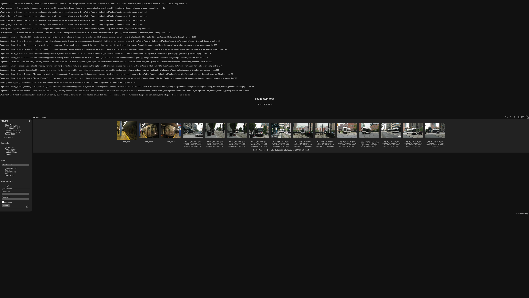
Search (7, 170)
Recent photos (10, 149)
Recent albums (10, 151)
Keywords (9, 168)
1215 (290, 150)
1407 (297, 150)
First (255, 150)
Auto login (8, 202)
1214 (286, 150)
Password (6, 197)
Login (7, 186)
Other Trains (9, 125)
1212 (277, 150)
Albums (4, 121)
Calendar (8, 154)
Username (6, 192)
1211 (272, 150)
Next (302, 150)
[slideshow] (514, 117)
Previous (261, 150)
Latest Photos (10, 130)
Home (36, 117)
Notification (9, 175)
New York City (10, 127)
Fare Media (9, 129)
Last (307, 150)
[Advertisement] (264, 111)
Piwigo (526, 214)
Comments (9, 172)
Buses (7, 134)
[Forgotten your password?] (27, 206)
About (7, 174)
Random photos (11, 153)
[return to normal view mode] (518, 117)
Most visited (9, 147)
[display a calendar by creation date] (527, 117)
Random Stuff (10, 132)
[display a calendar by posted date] (523, 117)
